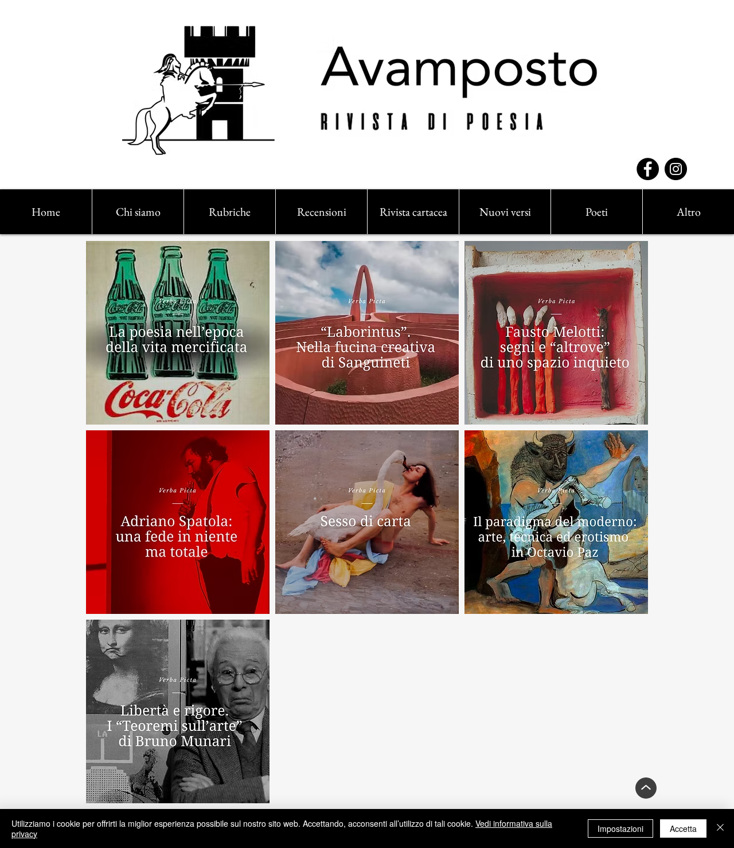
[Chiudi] (720, 828)
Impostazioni (620, 828)
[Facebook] (648, 169)
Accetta (683, 828)
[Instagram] (676, 169)
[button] (229, 211)
